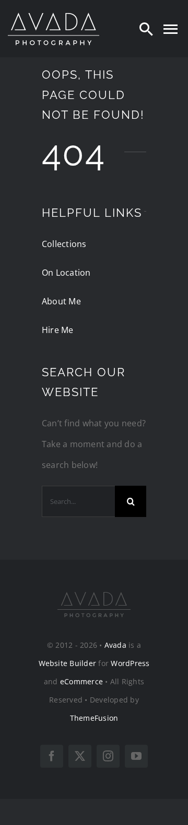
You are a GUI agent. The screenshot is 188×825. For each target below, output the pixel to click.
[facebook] (51, 756)
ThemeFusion (94, 718)
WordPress (130, 663)
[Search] (146, 28)
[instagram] (108, 756)
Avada (115, 645)
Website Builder (68, 663)
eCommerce (81, 681)
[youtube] (136, 756)
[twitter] (79, 756)
